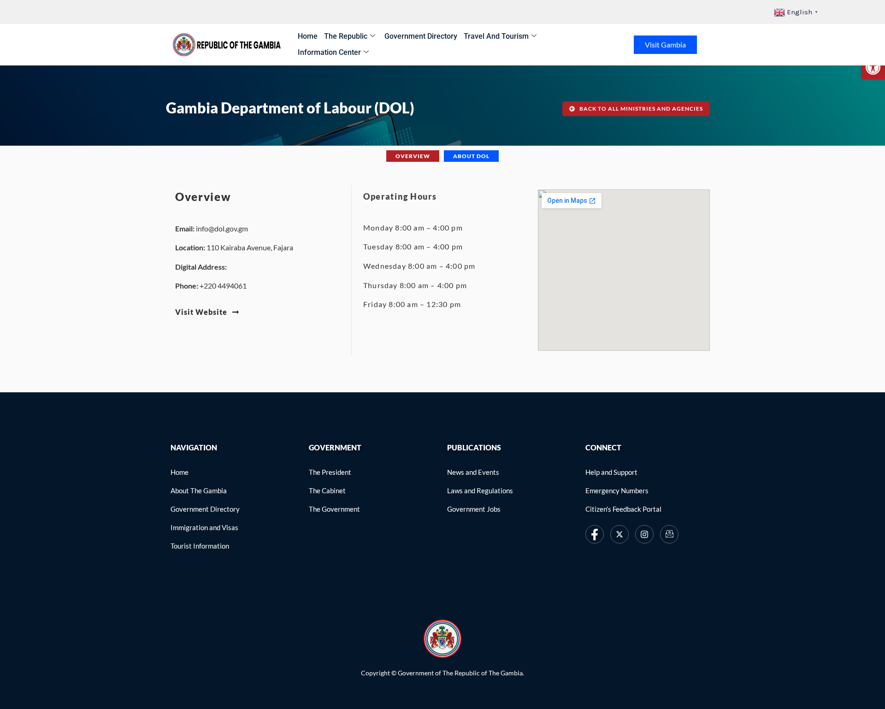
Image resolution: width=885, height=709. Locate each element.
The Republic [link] (345, 36)
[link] (873, 67)
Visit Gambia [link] (665, 44)
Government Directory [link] (420, 36)
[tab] (412, 156)
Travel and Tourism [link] (496, 36)
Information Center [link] (329, 52)
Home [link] (308, 36)
